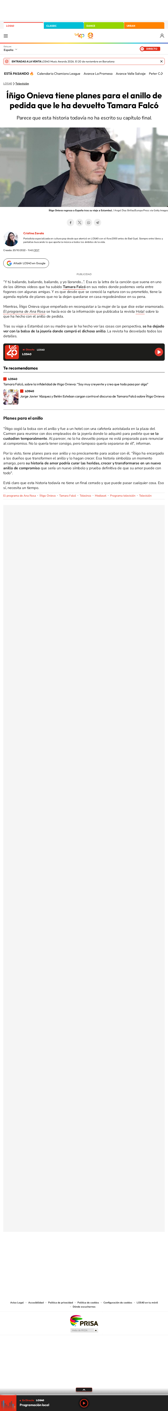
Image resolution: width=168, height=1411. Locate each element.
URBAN (131, 25)
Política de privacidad (60, 1302)
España (8, 50)
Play (84, 1403)
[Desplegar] (84, 1389)
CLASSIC (51, 25)
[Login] (162, 35)
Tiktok (67, 1252)
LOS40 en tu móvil (147, 1302)
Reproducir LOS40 (159, 352)
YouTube (76, 1252)
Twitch (100, 1252)
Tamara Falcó (67, 496)
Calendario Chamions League (58, 73)
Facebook (70, 222)
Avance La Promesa (98, 73)
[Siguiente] (162, 73)
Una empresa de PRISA (84, 1320)
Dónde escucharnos (84, 1306)
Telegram (97, 222)
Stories (108, 1252)
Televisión (22, 83)
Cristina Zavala (33, 233)
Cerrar (161, 61)
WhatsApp (88, 222)
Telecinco (85, 496)
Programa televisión (122, 496)
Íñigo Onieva (48, 496)
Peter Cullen (158, 73)
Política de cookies (88, 1302)
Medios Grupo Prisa (84, 1330)
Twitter (79, 222)
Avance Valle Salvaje (131, 73)
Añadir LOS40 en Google (29, 263)
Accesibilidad (36, 1302)
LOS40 (10, 25)
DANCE (90, 25)
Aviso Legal (17, 1302)
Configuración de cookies (117, 1302)
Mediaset (100, 496)
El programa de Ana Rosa (19, 496)
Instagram (59, 1252)
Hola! (140, 311)
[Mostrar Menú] (5, 35)
